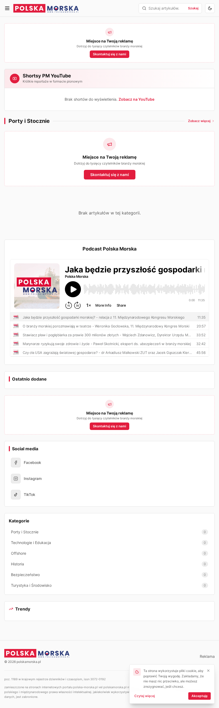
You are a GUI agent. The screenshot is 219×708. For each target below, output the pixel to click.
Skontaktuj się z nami (109, 54)
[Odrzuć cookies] (208, 671)
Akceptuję (199, 696)
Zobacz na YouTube (136, 99)
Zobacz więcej (199, 121)
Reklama (207, 656)
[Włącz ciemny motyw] (210, 8)
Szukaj (193, 8)
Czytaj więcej (144, 696)
